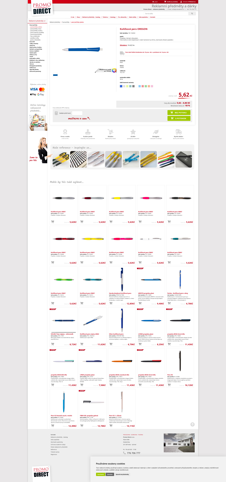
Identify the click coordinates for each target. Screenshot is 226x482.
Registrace (54, 454)
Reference (54, 449)
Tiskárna (105, 17)
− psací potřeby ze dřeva (36, 30)
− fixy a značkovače (35, 36)
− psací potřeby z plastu (36, 27)
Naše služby (132, 17)
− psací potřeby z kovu (35, 28)
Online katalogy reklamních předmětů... (37, 108)
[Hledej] (192, 13)
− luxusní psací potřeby (36, 34)
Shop (78, 17)
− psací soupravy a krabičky (37, 32)
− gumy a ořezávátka (35, 40)
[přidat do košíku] (52, 222)
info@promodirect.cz (178, 9)
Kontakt (152, 17)
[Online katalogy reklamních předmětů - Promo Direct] (38, 130)
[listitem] (121, 86)
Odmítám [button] (110, 474)
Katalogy (113, 17)
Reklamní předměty (36, 21)
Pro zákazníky (122, 17)
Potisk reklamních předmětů (59, 447)
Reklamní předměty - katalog (91, 17)
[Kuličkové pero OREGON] (82, 71)
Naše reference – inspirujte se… (72, 147)
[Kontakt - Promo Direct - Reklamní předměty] (179, 452)
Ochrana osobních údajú (58, 444)
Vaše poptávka (143, 17)
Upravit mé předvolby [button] (122, 474)
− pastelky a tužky (34, 38)
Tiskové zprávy (55, 452)
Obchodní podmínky (57, 442)
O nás (72, 17)
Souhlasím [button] (100, 474)
